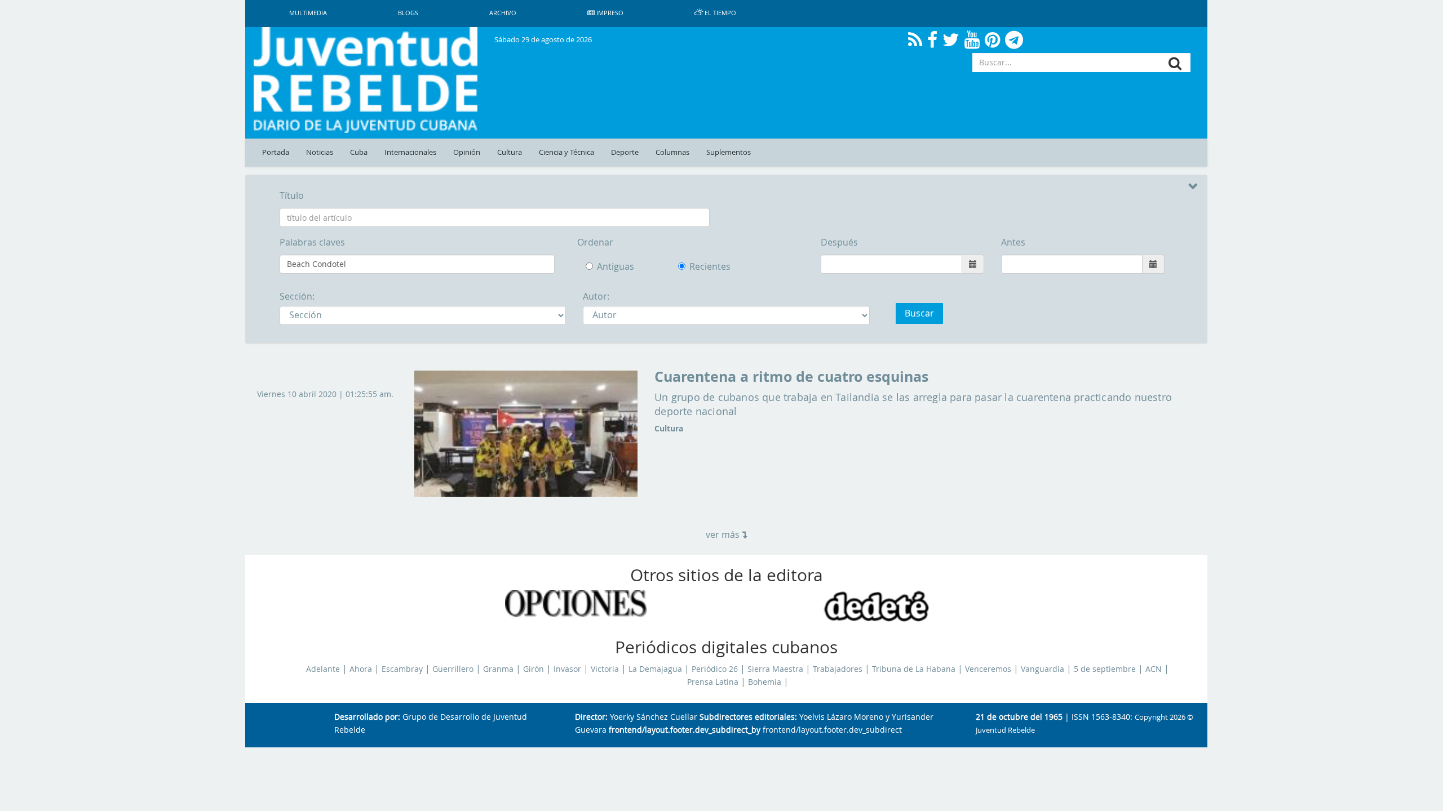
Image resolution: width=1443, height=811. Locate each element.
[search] (1175, 63)
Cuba (359, 152)
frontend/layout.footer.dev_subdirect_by (684, 730)
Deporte (625, 152)
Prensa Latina (712, 682)
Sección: (297, 296)
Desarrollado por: (367, 717)
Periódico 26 (715, 669)
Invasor (567, 669)
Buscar (919, 313)
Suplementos (728, 152)
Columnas (672, 152)
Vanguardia (1042, 669)
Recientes (700, 266)
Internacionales (410, 152)
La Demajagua (655, 669)
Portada (275, 152)
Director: (591, 717)
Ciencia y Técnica (566, 152)
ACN (1153, 669)
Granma (498, 669)
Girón (533, 669)
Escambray (402, 669)
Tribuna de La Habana (913, 669)
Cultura (509, 152)
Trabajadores (837, 669)
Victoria (605, 669)
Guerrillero (452, 669)
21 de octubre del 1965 (1019, 717)
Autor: (596, 296)
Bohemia (764, 682)
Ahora (360, 669)
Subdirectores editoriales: (748, 717)
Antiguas (615, 266)
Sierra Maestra (775, 669)
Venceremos (988, 669)
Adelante (323, 669)
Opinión (466, 152)
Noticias (319, 152)
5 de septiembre (1105, 669)
